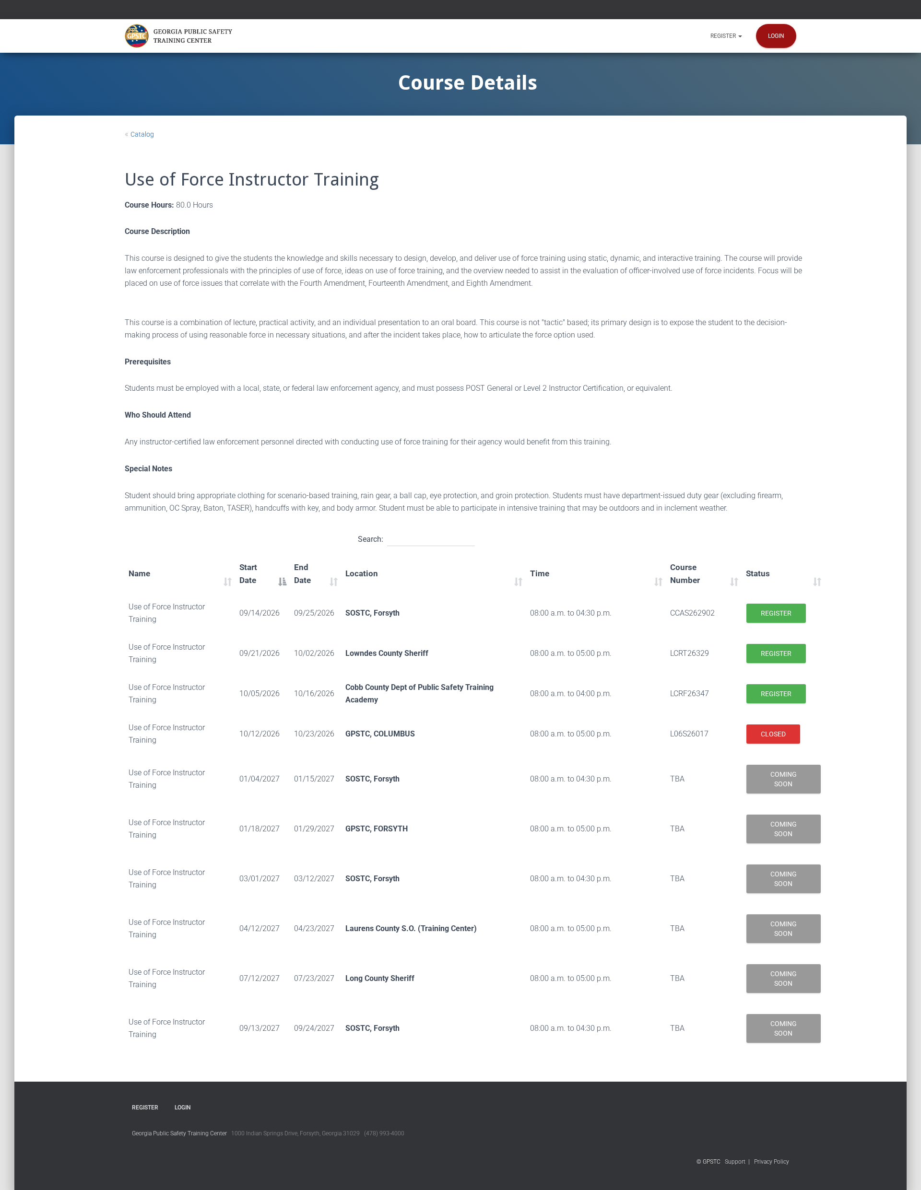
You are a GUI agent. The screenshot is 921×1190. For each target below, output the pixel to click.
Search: (370, 538)
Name (139, 573)
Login (776, 36)
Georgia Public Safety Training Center (179, 1133)
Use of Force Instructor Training (167, 613)
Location (361, 573)
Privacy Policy (771, 1161)
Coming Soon (783, 779)
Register (723, 36)
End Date (302, 573)
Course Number (685, 573)
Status (758, 573)
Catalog (142, 134)
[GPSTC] (180, 36)
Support (735, 1161)
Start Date (248, 573)
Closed (773, 734)
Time (539, 573)
